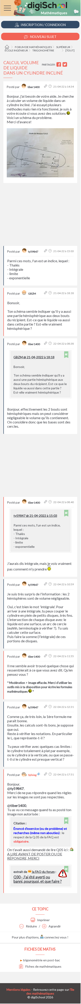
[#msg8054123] (46, 502)
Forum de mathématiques (33, 47)
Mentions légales (19, 989)
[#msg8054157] (46, 584)
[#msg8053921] (46, 86)
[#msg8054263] (46, 774)
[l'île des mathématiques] (40, 8)
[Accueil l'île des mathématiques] (7, 47)
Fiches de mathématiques (43, 966)
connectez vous (55, 937)
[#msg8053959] (46, 293)
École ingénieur (16, 50)
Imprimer (43, 920)
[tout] (69, 50)
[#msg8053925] (46, 251)
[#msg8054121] (46, 343)
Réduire (31, 926)
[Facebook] (59, 64)
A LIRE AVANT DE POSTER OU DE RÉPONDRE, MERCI (34, 856)
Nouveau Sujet (42, 37)
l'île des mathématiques (50, 991)
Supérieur (63, 47)
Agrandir (54, 926)
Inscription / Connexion (43, 25)
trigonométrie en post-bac (41, 960)
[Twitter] (65, 64)
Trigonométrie (43, 50)
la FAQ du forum (43, 872)
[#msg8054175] (46, 707)
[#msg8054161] (46, 656)
